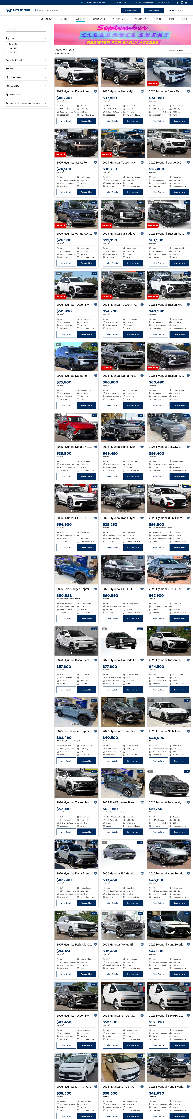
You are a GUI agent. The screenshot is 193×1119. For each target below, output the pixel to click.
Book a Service (153, 10)
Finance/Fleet (139, 19)
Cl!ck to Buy (46, 19)
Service (157, 19)
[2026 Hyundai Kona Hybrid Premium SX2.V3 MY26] (169, 854)
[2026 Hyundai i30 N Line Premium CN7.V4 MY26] (169, 712)
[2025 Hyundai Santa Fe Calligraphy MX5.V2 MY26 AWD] (76, 143)
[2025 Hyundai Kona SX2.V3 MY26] (76, 427)
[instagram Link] (181, 2)
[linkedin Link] (185, 2)
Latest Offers (99, 19)
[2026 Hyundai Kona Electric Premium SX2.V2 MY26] (76, 641)
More (184, 19)
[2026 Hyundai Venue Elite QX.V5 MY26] (123, 925)
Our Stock (80, 19)
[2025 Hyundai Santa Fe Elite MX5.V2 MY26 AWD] (123, 356)
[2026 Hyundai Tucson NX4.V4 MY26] (169, 285)
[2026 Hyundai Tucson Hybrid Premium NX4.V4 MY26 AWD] (169, 356)
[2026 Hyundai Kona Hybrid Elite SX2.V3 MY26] (169, 1067)
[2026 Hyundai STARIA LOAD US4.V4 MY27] (123, 996)
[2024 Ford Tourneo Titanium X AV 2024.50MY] (123, 783)
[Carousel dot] (72, 85)
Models (63, 19)
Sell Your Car (119, 19)
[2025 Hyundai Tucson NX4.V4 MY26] (123, 143)
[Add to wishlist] (96, 92)
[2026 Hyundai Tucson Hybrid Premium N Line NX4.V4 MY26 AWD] (169, 214)
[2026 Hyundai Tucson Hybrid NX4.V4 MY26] (169, 641)
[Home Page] (18, 10)
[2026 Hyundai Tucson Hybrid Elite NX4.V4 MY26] (76, 285)
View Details (66, 121)
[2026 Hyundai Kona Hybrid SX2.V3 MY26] (123, 498)
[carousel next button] (95, 72)
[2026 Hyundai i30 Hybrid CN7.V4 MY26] (123, 854)
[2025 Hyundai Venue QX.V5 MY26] (169, 143)
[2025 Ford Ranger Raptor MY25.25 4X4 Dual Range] (76, 569)
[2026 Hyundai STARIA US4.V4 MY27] (76, 1067)
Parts (171, 19)
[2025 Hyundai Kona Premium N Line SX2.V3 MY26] (76, 72)
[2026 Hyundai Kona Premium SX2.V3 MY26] (76, 854)
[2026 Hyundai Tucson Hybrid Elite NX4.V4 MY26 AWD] (123, 285)
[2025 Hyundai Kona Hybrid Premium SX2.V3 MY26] (123, 427)
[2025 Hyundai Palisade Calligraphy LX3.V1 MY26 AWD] (123, 214)
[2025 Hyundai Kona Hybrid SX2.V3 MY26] (123, 72)
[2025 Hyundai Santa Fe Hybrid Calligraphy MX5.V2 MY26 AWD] (169, 72)
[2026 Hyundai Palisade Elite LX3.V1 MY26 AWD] (123, 641)
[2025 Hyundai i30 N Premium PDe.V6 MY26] (169, 498)
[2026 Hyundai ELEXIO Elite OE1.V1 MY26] (169, 427)
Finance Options (131, 10)
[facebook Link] (177, 2)
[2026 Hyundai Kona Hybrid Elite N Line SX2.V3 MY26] (169, 925)
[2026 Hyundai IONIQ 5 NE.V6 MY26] (169, 569)
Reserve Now (86, 121)
